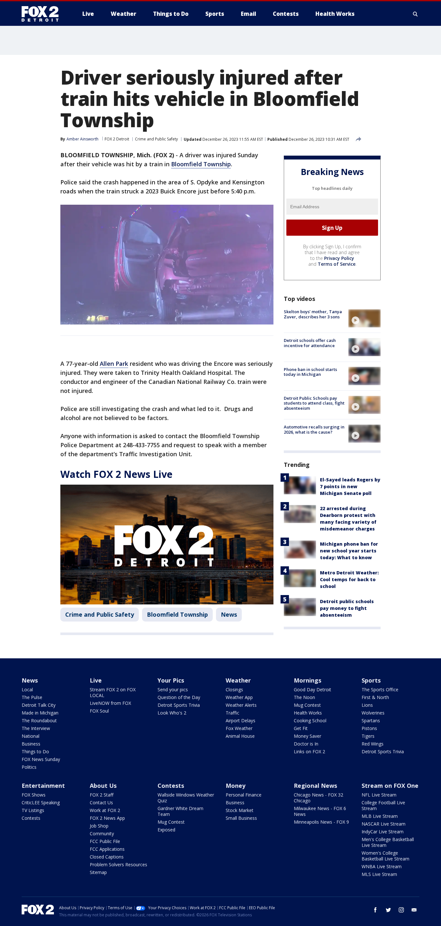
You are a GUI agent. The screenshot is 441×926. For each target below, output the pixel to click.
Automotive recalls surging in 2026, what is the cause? (314, 429)
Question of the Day (179, 697)
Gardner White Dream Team (180, 811)
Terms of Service (336, 264)
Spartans (371, 720)
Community (102, 833)
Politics (29, 767)
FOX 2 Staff (101, 795)
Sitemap (98, 872)
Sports (371, 680)
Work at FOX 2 (105, 810)
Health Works (308, 713)
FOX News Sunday (41, 759)
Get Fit (301, 728)
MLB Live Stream (380, 816)
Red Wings (373, 744)
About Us (103, 785)
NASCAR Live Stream (383, 824)
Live (96, 680)
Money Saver (307, 736)
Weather (238, 680)
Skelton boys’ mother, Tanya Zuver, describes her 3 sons (313, 314)
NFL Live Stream (379, 795)
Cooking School (310, 720)
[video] (364, 318)
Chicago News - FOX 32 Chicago (318, 798)
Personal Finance (244, 795)
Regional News (315, 785)
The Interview (36, 728)
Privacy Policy (339, 258)
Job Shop (99, 826)
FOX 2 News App (107, 818)
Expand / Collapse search (415, 14)
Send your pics (173, 689)
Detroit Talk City (39, 705)
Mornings (307, 680)
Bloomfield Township (201, 164)
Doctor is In (306, 744)
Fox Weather (239, 728)
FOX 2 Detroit (117, 139)
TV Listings (33, 810)
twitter (388, 910)
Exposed (166, 830)
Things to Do (35, 751)
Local (27, 689)
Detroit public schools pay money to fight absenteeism (347, 608)
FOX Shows (34, 795)
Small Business (241, 818)
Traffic (232, 713)
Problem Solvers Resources (118, 864)
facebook (375, 910)
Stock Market (239, 810)
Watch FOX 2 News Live (116, 474)
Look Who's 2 (172, 713)
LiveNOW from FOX (110, 703)
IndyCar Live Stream (383, 831)
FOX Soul (99, 711)
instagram (401, 910)
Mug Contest (307, 705)
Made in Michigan (40, 713)
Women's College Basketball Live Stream (385, 856)
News (229, 614)
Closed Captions (107, 857)
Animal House (240, 736)
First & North (375, 697)
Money (235, 785)
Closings (234, 689)
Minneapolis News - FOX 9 (321, 822)
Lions (367, 705)
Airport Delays (240, 720)
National (30, 736)
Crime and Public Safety (156, 139)
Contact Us (101, 802)
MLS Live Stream (379, 874)
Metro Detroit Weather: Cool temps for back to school (349, 579)
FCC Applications (107, 849)
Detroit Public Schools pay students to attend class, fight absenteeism (314, 403)
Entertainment (43, 785)
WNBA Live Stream (382, 866)
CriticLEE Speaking (41, 802)
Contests (31, 818)
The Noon (304, 697)
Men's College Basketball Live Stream (388, 842)
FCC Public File (105, 841)
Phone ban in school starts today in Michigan (310, 371)
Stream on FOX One (390, 785)
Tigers (368, 736)
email (414, 910)
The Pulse (32, 697)
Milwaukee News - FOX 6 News (320, 811)
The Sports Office (380, 689)
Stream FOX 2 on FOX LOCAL (113, 692)
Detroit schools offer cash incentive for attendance (310, 342)
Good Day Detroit (312, 689)
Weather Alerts (241, 705)
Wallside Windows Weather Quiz (186, 798)
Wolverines (373, 713)
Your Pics (171, 680)
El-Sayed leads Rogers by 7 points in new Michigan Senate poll (350, 486)
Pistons (369, 728)
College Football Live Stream (383, 805)
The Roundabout (39, 720)
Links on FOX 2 (309, 751)
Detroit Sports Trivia (179, 705)
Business (31, 744)
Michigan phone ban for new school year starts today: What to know (349, 551)
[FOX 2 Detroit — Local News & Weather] (43, 14)
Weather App (239, 697)
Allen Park (114, 363)
